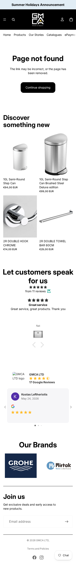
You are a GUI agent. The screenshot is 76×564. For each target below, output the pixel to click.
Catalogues (54, 34)
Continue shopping (38, 87)
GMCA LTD (42, 540)
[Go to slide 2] (38, 425)
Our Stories (36, 34)
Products (20, 34)
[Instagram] (41, 557)
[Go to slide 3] (41, 425)
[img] (38, 287)
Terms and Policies (38, 548)
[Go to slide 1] (35, 425)
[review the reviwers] (13, 406)
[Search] (13, 19)
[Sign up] (66, 521)
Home (7, 34)
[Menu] (4, 19)
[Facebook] (34, 557)
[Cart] (71, 19)
